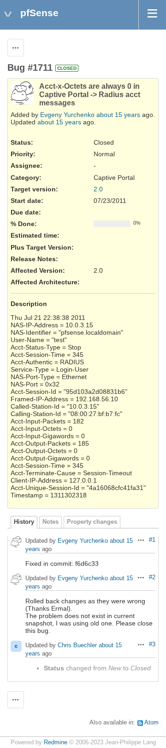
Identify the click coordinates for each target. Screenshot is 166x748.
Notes (50, 522)
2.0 (98, 189)
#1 (152, 540)
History (24, 522)
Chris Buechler (77, 645)
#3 (152, 644)
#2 (152, 577)
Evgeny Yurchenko (67, 114)
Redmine (55, 742)
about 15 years (118, 114)
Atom (151, 722)
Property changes (92, 522)
